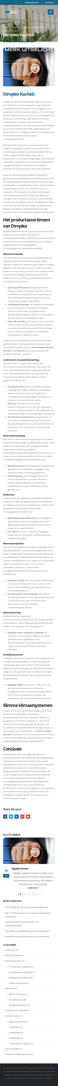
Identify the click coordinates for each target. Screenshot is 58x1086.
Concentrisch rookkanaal (20, 966)
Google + (22, 817)
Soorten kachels (12, 1016)
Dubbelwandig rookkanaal (20, 972)
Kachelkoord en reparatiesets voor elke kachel (27, 936)
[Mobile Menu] (51, 12)
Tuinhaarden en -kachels (19, 1043)
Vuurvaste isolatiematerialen (17, 1054)
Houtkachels (14, 1032)
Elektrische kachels (17, 1021)
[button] (18, 894)
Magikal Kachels (20, 868)
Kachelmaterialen (12, 961)
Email (28, 817)
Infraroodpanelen (13, 955)
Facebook (5, 817)
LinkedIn (17, 817)
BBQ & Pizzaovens (17, 994)
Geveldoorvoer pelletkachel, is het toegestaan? (27, 931)
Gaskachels (14, 1027)
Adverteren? (32, 2)
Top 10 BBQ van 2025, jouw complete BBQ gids (26, 907)
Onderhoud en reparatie (16, 1010)
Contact (49, 2)
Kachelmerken (15, 999)
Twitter (11, 817)
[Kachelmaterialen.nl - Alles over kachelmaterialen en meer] (10, 11)
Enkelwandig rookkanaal (19, 977)
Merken (8, 988)
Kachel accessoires (17, 983)
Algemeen (9, 950)
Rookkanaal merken (17, 1005)
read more (33, 888)
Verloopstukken (12, 1048)
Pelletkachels (14, 1038)
